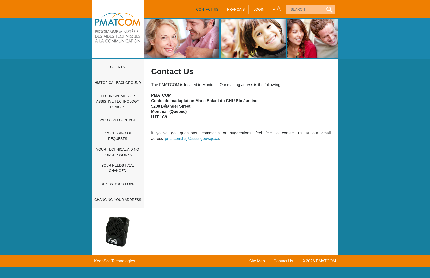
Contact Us (207, 9)
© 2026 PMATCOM (319, 261)
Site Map (257, 261)
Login (258, 9)
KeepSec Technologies (114, 261)
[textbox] (304, 9)
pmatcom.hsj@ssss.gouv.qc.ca (192, 138)
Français (236, 9)
